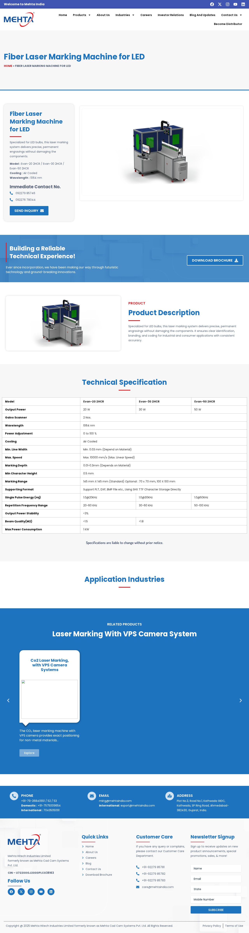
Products (79, 15)
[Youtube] (235, 4)
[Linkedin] (243, 4)
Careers (146, 15)
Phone (27, 795)
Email (104, 795)
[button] (8, 700)
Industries (123, 15)
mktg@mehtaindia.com (115, 801)
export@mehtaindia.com (138, 805)
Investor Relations (171, 15)
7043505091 (51, 810)
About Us (103, 15)
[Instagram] (228, 4)
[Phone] (14, 796)
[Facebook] (212, 4)
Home (63, 15)
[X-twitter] (220, 4)
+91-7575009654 (49, 805)
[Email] (92, 796)
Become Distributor (228, 24)
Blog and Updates (202, 15)
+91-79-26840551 (33, 801)
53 (55, 801)
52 (49, 801)
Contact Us (229, 15)
